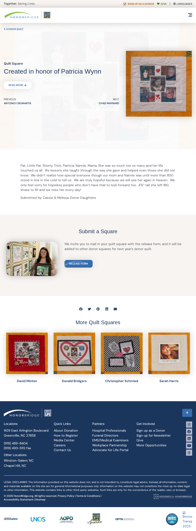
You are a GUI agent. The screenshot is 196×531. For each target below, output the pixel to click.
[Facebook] (189, 432)
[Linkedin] (189, 438)
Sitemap (40, 499)
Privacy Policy (66, 496)
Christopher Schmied (121, 381)
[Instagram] (189, 424)
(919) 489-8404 (16, 443)
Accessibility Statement (18, 499)
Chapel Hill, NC (15, 466)
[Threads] (189, 453)
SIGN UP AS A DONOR (141, 4)
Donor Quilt (15, 29)
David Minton (27, 381)
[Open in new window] (173, 496)
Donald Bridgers (74, 381)
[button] (81, 309)
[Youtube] (189, 445)
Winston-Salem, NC (18, 460)
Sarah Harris (169, 381)
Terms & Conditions (88, 496)
